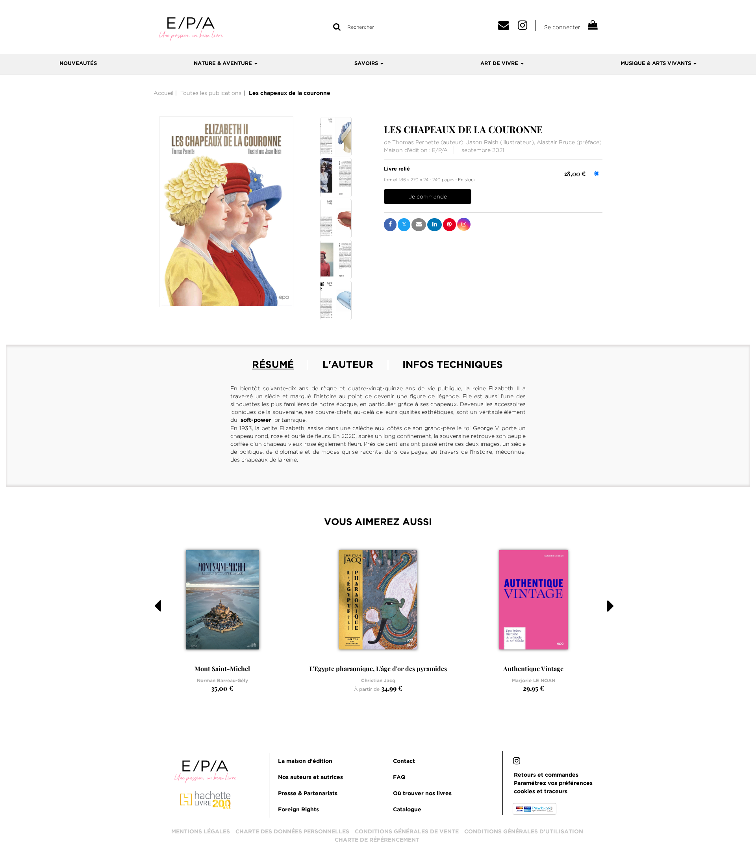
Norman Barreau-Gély (222, 681)
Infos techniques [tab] (452, 365)
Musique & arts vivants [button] (657, 63)
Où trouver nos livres (422, 793)
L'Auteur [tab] (347, 365)
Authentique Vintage (533, 668)
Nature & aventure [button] (224, 63)
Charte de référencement (377, 840)
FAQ (399, 777)
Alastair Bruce (556, 142)
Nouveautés (78, 63)
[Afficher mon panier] (592, 26)
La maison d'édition (305, 761)
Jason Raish (482, 142)
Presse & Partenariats (307, 793)
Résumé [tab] (273, 365)
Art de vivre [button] (500, 63)
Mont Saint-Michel (222, 668)
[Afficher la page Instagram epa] (527, 27)
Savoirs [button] (367, 63)
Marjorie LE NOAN (533, 681)
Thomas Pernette (415, 142)
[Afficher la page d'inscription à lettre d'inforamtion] (506, 27)
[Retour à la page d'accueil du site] (191, 28)
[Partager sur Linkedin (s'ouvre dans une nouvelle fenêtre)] (434, 224)
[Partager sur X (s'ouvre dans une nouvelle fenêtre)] (404, 224)
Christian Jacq (378, 681)
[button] (226, 211)
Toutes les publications (210, 93)
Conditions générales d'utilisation (523, 831)
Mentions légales (200, 831)
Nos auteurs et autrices (310, 777)
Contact (404, 761)
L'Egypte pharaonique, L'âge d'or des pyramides (378, 668)
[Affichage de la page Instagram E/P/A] (516, 762)
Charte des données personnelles (292, 831)
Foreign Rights (298, 809)
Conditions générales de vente (407, 831)
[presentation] (152, 619)
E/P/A (440, 150)
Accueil (163, 93)
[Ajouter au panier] (427, 196)
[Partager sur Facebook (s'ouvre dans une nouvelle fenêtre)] (390, 224)
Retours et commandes (546, 775)
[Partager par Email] (418, 224)
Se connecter (562, 27)
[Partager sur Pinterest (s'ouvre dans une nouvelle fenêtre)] (449, 224)
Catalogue (407, 809)
